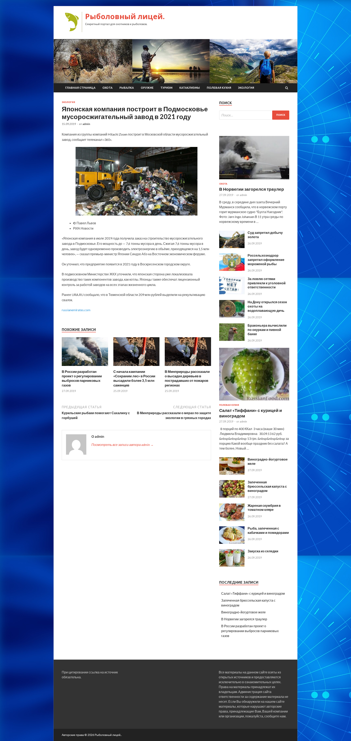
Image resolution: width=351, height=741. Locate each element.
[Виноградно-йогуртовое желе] (232, 473)
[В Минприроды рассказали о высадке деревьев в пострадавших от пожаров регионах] (188, 367)
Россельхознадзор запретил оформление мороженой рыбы (266, 259)
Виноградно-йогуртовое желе (243, 612)
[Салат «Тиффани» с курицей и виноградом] (254, 401)
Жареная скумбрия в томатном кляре (264, 507)
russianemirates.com (76, 310)
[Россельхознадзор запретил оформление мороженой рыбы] (232, 269)
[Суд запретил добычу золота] (232, 247)
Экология (246, 87)
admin (86, 124)
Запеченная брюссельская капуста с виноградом (267, 486)
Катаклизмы (189, 87)
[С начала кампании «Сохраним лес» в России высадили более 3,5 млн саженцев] (136, 367)
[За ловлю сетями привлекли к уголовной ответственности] (232, 293)
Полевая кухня (219, 87)
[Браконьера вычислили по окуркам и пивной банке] (232, 339)
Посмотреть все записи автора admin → (122, 445)
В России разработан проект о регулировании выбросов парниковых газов (82, 378)
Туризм (166, 87)
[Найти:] (254, 115)
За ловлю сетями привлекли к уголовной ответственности (267, 283)
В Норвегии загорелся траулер (251, 189)
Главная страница (80, 87)
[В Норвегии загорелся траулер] (254, 180)
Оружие (147, 87)
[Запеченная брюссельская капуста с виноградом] (232, 496)
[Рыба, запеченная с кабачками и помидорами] (232, 542)
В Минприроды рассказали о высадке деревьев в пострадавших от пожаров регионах (187, 378)
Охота (107, 87)
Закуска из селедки (263, 551)
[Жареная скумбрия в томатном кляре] (232, 520)
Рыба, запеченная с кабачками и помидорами (268, 530)
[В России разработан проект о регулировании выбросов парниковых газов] (85, 367)
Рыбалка (126, 87)
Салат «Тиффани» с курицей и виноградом (253, 593)
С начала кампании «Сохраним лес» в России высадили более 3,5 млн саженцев (134, 378)
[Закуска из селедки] (232, 565)
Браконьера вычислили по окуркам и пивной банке (267, 329)
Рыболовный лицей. (125, 16)
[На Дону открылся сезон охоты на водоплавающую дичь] (232, 316)
